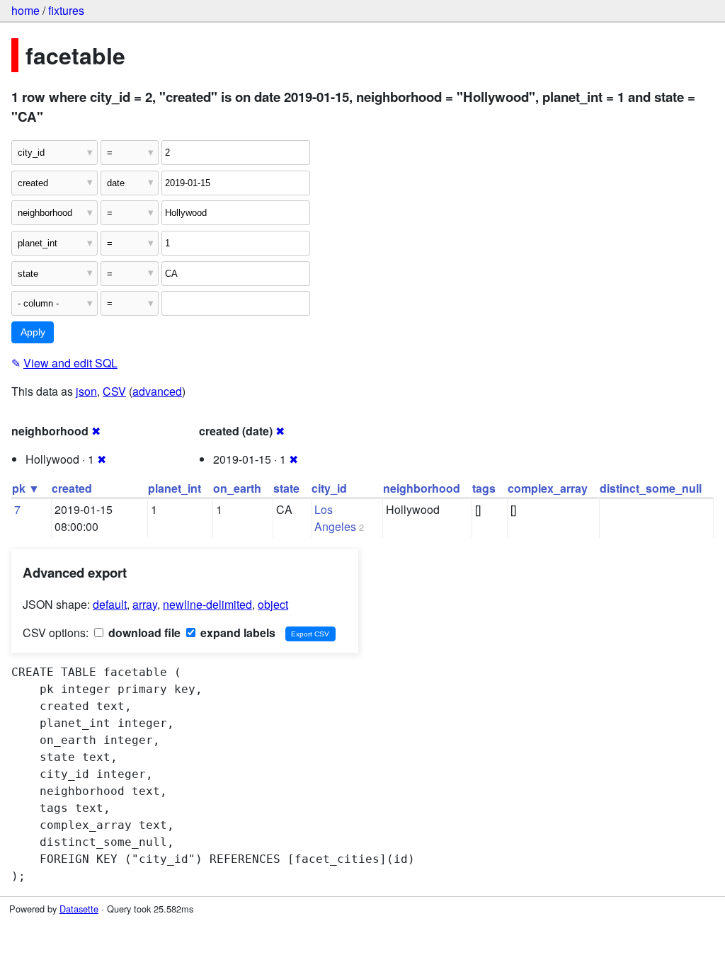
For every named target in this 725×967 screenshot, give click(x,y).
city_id (329, 488)
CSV (114, 391)
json (86, 391)
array (144, 604)
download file (143, 632)
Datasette (78, 908)
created (72, 488)
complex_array (548, 488)
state (286, 488)
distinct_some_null (651, 488)
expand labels (236, 632)
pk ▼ (26, 488)
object (273, 604)
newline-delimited (207, 604)
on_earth (237, 488)
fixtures (66, 10)
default (110, 604)
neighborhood (421, 488)
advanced (157, 391)
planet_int (174, 488)
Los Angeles (335, 517)
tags (484, 488)
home (25, 10)
